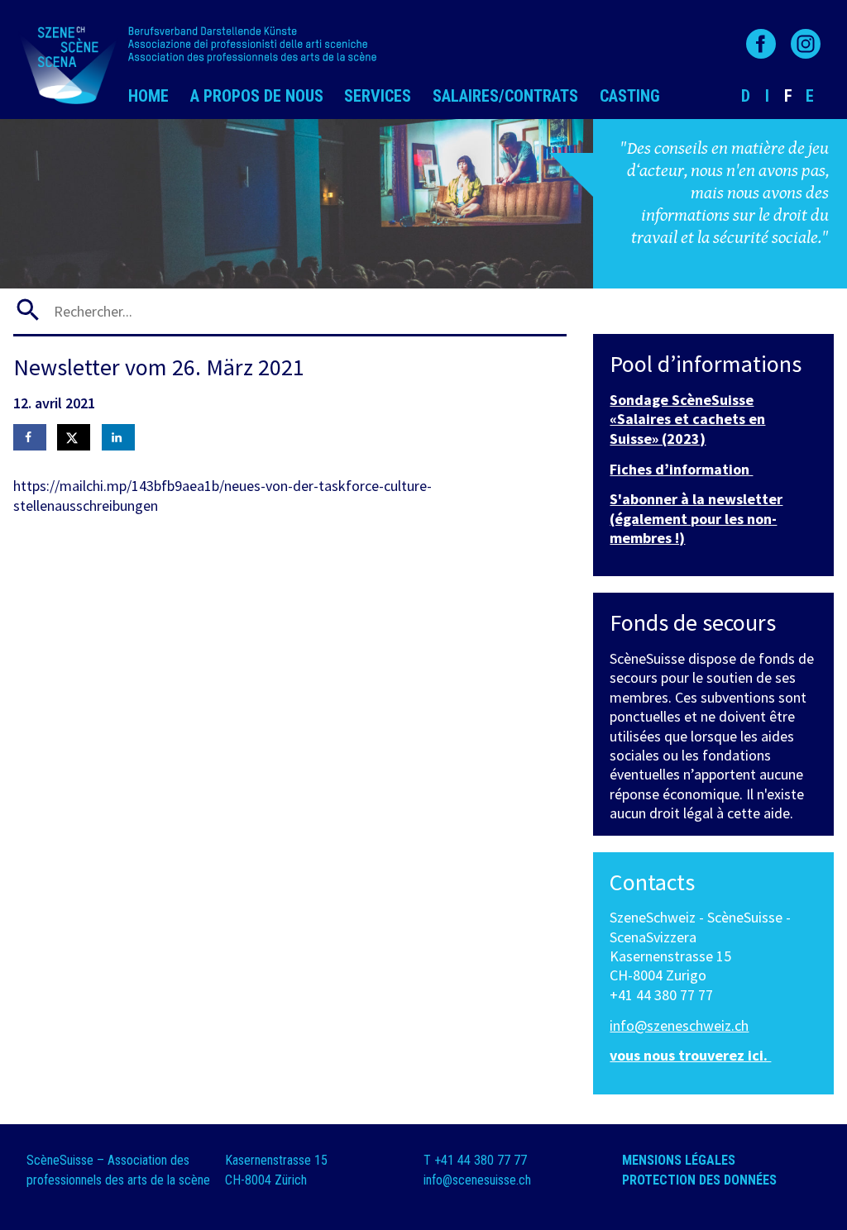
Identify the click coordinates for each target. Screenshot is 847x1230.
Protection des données (701, 1180)
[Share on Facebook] (29, 437)
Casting (630, 96)
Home (148, 96)
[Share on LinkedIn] (118, 437)
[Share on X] (73, 437)
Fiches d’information (681, 469)
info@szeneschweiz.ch (679, 1025)
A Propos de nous (256, 96)
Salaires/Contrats (505, 96)
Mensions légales (680, 1160)
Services (377, 96)
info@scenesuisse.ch (477, 1180)
